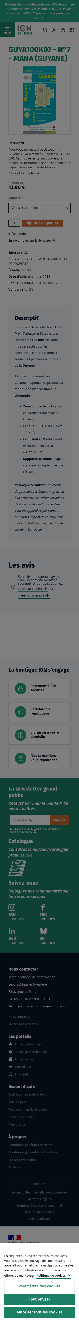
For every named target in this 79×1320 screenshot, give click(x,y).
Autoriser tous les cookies (40, 1312)
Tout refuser (39, 1299)
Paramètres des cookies (40, 1286)
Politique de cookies (51, 1275)
